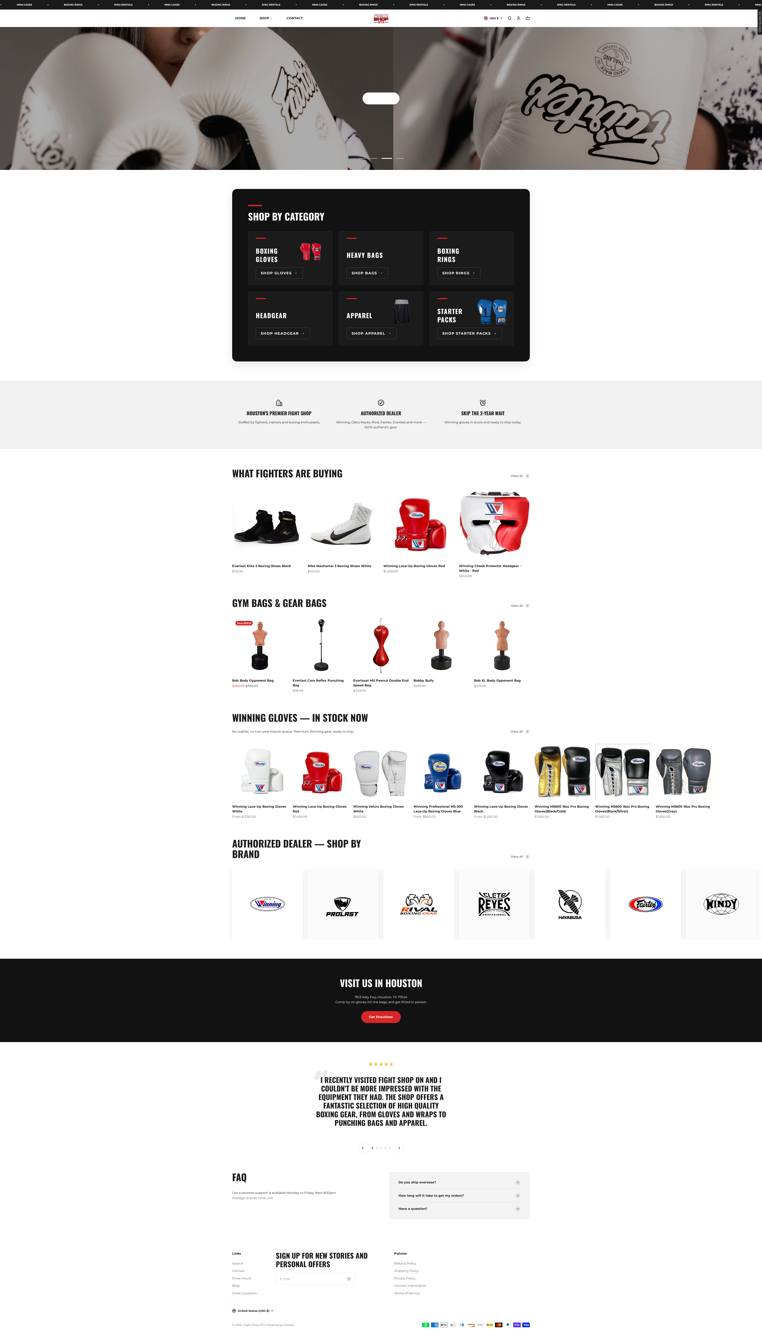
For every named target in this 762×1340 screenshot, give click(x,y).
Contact (238, 1271)
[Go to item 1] (362, 158)
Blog (236, 1286)
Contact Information (410, 1286)
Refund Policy (405, 1263)
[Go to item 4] (398, 158)
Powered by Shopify (280, 1325)
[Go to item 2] (373, 158)
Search (237, 1263)
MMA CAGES (29, 4)
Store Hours (241, 1278)
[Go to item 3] (385, 158)
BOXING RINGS (77, 4)
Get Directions (381, 1017)
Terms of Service (407, 1293)
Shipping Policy (406, 1271)
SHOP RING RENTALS (504, 154)
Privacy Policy (405, 1278)
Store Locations (244, 1293)
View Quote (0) (760, 22)
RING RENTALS (128, 4)
